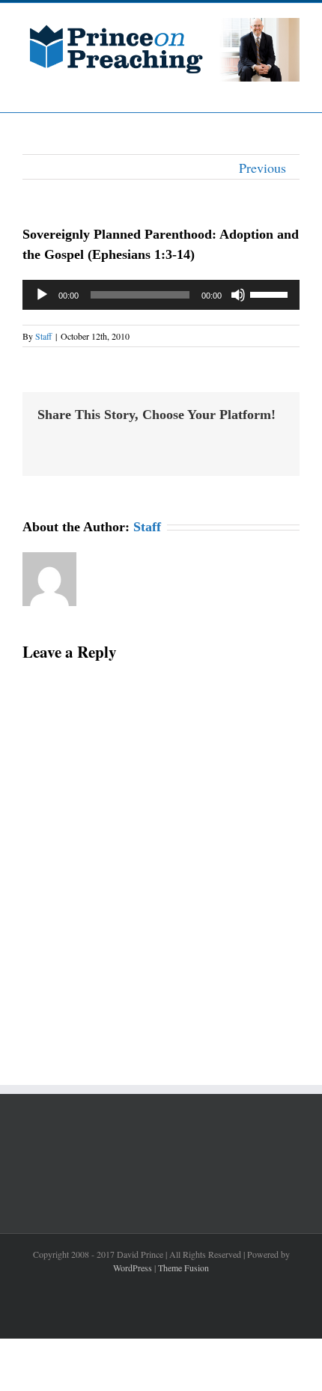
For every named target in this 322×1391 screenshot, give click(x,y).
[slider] (271, 293)
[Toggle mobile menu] (294, 89)
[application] (161, 295)
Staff (43, 336)
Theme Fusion (183, 1268)
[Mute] (238, 294)
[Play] (41, 294)
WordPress (132, 1268)
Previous (262, 168)
